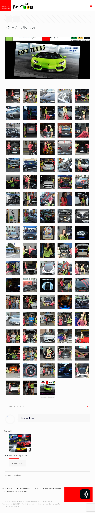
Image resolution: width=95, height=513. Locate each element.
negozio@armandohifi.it (51, 504)
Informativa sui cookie (16, 491)
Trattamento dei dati (52, 488)
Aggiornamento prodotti (27, 488)
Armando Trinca (27, 418)
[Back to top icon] (83, 508)
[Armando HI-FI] (16, 5)
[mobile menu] (91, 5)
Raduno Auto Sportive (16, 455)
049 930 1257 (14, 504)
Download (7, 488)
